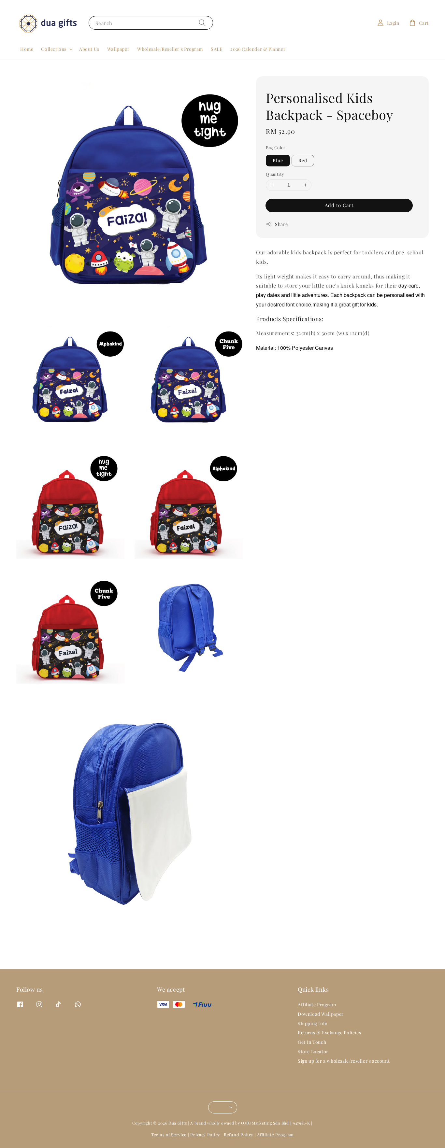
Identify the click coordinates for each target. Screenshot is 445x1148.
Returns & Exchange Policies (329, 1032)
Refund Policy (238, 1134)
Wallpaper (118, 49)
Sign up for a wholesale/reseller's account (344, 1061)
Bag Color (276, 147)
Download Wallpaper (321, 1014)
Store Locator (313, 1051)
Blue (278, 160)
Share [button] (281, 224)
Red (302, 160)
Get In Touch (312, 1042)
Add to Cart (339, 205)
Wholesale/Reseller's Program (170, 49)
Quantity (275, 174)
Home (26, 49)
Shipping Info (313, 1023)
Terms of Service (169, 1134)
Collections (53, 49)
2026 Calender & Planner (257, 49)
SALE (217, 49)
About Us (89, 49)
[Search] (202, 22)
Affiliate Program (317, 1005)
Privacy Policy (205, 1134)
